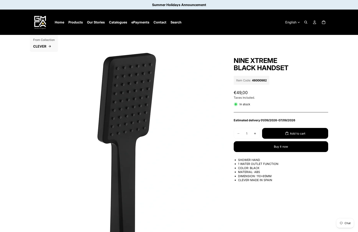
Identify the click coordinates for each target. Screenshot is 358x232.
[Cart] (323, 22)
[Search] (305, 22)
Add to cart (297, 133)
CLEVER (39, 46)
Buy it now (281, 146)
